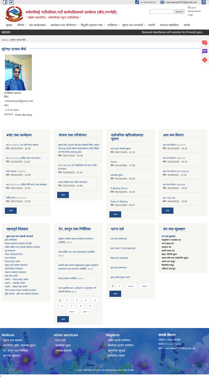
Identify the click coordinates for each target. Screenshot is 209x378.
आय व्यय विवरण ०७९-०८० (174, 158)
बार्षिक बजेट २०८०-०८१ (16, 197)
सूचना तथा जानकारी (132, 25)
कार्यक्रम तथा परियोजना (63, 25)
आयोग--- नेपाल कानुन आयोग (16, 279)
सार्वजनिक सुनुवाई (116, 350)
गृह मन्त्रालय (10, 250)
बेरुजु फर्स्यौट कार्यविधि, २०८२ (70, 278)
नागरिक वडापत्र (63, 350)
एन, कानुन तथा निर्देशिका (15, 350)
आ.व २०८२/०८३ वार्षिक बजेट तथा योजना (23, 158)
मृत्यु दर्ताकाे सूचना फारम (120, 277)
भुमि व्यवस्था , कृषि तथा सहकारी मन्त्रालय (22, 293)
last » (86, 311)
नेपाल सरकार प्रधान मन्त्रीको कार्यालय (20, 290)
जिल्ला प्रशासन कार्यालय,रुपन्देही (18, 243)
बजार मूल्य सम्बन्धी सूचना (121, 148)
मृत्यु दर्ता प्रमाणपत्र (119, 267)
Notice (114, 162)
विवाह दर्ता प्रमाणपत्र (119, 258)
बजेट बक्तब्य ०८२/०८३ (15, 171)
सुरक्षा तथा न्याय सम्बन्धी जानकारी (19, 236)
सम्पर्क (187, 25)
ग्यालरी (151, 25)
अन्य (11, 210)
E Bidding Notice (119, 188)
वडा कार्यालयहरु (37, 25)
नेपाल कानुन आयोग (12, 261)
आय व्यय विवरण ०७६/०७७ (174, 184)
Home (5, 40)
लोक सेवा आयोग (11, 275)
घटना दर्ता (60, 340)
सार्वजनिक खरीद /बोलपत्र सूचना (19, 345)
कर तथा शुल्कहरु (169, 236)
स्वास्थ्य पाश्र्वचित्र (169, 25)
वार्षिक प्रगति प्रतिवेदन (119, 340)
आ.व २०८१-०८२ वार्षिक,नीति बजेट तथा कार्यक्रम (26, 184)
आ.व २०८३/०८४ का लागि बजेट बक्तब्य (22, 145)
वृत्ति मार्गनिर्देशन (11, 240)
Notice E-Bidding (119, 201)
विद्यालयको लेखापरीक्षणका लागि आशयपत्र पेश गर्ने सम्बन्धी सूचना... (168, 32)
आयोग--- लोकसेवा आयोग (15, 283)
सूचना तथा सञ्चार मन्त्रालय (16, 265)
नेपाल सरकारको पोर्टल (14, 254)
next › (72, 311)
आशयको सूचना (117, 175)
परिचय (20, 25)
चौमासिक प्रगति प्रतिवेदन (121, 345)
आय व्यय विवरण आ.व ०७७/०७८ (176, 171)
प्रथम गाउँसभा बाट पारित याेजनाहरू (72, 182)
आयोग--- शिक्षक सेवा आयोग (16, 286)
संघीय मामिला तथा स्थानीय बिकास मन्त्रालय (22, 247)
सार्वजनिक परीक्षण (116, 355)
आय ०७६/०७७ (169, 197)
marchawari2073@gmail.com (180, 348)
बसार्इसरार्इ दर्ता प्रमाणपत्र (123, 248)
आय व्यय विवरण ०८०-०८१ (174, 145)
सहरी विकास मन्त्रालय (14, 268)
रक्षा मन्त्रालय (10, 258)
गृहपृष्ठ (9, 25)
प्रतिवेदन (112, 25)
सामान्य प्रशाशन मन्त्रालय (15, 272)
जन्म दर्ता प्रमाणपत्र (119, 238)
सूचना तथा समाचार (12, 340)
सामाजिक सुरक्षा (63, 345)
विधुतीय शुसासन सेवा (92, 25)
